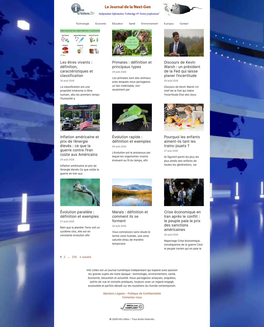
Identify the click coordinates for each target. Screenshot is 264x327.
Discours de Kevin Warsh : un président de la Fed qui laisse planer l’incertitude (182, 69)
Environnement (149, 23)
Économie (100, 23)
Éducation (117, 23)
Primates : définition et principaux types (132, 64)
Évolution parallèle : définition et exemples (79, 214)
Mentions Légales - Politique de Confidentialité (132, 293)
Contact (184, 23)
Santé (132, 23)
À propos (169, 23)
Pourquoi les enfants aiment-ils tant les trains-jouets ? (182, 141)
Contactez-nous (132, 297)
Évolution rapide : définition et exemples (131, 139)
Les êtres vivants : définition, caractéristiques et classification (76, 69)
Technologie (82, 23)
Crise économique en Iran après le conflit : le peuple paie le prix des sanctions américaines (182, 221)
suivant (85, 257)
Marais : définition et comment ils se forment (130, 216)
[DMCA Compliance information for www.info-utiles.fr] (132, 309)
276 (74, 257)
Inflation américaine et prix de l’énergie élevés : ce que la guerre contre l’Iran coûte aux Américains (79, 146)
